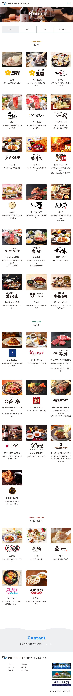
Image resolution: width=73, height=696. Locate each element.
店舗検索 (24, 664)
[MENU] (68, 3)
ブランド (11, 664)
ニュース (11, 667)
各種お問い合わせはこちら (31, 643)
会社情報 (24, 667)
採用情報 (12, 670)
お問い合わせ (24, 670)
